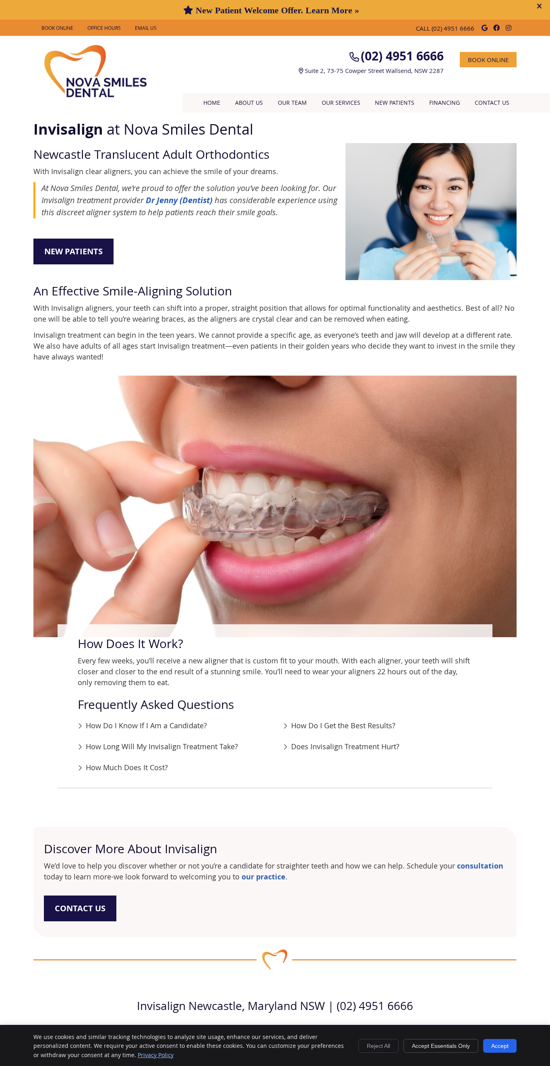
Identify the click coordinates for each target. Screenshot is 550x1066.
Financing (444, 102)
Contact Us (492, 102)
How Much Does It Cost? (127, 767)
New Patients (394, 102)
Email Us (146, 28)
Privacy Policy (156, 1055)
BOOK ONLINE (57, 28)
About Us (249, 102)
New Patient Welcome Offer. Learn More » (276, 10)
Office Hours (104, 28)
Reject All (378, 1046)
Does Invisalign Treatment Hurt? (345, 746)
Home (211, 102)
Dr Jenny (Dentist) (179, 200)
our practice (263, 877)
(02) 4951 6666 (453, 28)
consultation (480, 866)
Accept (500, 1046)
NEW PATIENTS (73, 251)
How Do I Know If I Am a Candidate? (146, 725)
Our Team (292, 102)
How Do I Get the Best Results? (343, 725)
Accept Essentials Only (441, 1046)
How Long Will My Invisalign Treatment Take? (162, 746)
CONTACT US (80, 908)
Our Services (341, 102)
